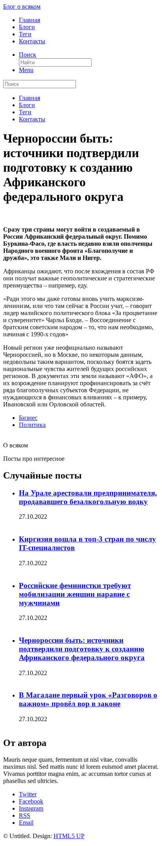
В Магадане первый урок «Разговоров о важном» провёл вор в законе (88, 699)
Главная (29, 20)
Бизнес (28, 417)
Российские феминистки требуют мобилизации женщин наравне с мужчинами (75, 594)
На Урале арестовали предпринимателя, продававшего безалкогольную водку (88, 497)
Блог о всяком (21, 6)
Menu (26, 70)
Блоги (27, 27)
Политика (32, 424)
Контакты (32, 41)
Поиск (27, 54)
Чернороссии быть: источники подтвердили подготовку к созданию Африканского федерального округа (82, 649)
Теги (25, 34)
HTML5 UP (69, 836)
